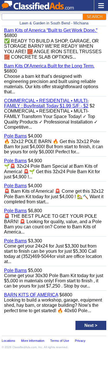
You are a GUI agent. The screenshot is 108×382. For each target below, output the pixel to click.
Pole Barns (15, 136)
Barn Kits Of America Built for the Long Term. (49, 65)
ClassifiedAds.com (24, 347)
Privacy (80, 340)
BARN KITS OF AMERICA (31, 294)
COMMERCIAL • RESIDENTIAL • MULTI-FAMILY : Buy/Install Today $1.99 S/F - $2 (46, 103)
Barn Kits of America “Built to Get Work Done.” (50, 30)
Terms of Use (59, 340)
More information (32, 340)
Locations (8, 340)
